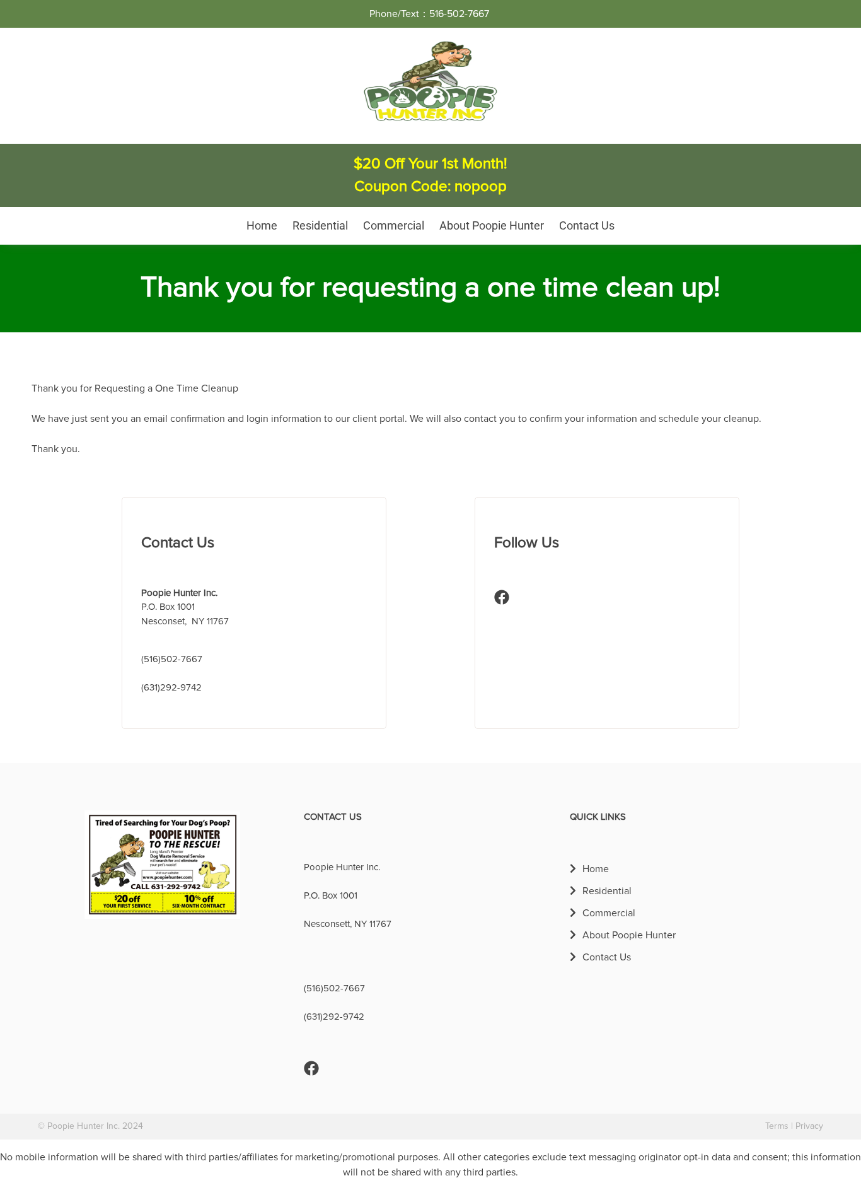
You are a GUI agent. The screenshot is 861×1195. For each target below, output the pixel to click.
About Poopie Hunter (491, 225)
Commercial (393, 225)
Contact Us (587, 225)
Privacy (809, 1126)
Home (261, 225)
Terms (777, 1126)
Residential (320, 225)
